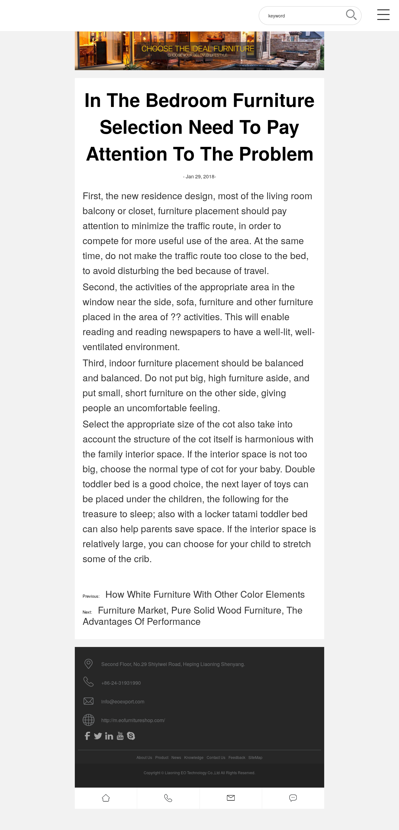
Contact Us (216, 757)
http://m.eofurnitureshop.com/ (133, 720)
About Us (144, 757)
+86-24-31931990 (121, 682)
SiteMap (255, 757)
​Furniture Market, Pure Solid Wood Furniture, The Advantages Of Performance (193, 615)
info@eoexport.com (122, 701)
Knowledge (194, 757)
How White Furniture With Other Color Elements (205, 594)
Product (161, 757)
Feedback (236, 757)
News (176, 757)
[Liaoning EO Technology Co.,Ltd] (31, 15)
